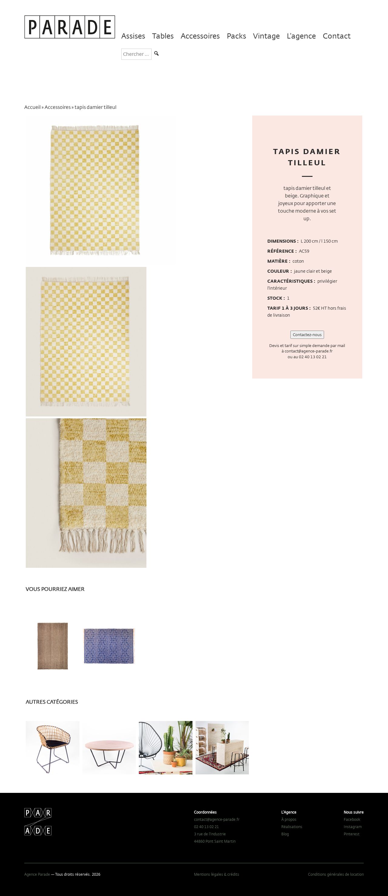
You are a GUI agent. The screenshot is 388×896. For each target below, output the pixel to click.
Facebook (352, 819)
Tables (163, 36)
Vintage (266, 36)
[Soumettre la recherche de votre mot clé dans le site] (156, 54)
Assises (133, 36)
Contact (337, 36)
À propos (288, 819)
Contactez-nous (307, 334)
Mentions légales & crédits (216, 874)
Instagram (353, 826)
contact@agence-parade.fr (309, 351)
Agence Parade (37, 874)
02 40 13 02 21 (313, 356)
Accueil (32, 107)
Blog (285, 834)
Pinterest (352, 834)
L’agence (301, 36)
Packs (236, 36)
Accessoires (200, 36)
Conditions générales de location (336, 874)
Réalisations (291, 826)
